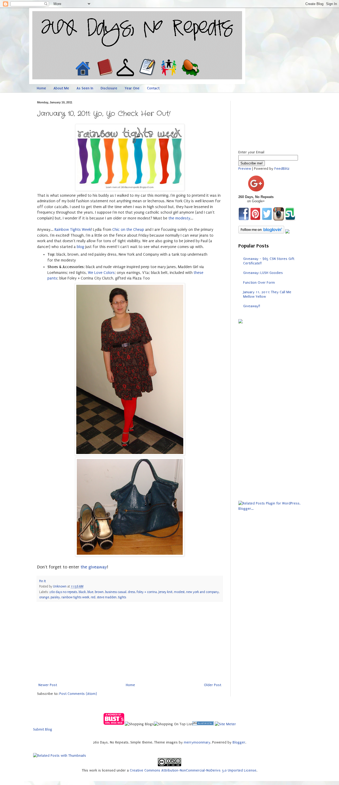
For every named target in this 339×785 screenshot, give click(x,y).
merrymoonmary (197, 742)
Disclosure (109, 88)
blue (90, 592)
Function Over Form (259, 282)
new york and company (202, 592)
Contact (153, 88)
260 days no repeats (63, 592)
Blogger (239, 742)
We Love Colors (101, 272)
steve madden (107, 597)
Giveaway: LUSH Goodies (263, 273)
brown (99, 592)
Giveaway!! (251, 306)
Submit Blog (42, 729)
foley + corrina (147, 592)
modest (179, 592)
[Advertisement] (130, 642)
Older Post (212, 685)
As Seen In (85, 88)
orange (44, 597)
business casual (115, 592)
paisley (55, 597)
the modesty (179, 218)
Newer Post (47, 685)
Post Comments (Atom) (78, 694)
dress (131, 592)
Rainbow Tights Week (73, 229)
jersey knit (165, 592)
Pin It (42, 581)
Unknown (60, 586)
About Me (61, 88)
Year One (132, 88)
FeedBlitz (281, 169)
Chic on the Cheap (128, 229)
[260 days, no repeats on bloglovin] (261, 232)
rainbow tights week (75, 597)
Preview (244, 169)
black (82, 592)
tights (122, 597)
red (93, 597)
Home (41, 88)
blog (80, 247)
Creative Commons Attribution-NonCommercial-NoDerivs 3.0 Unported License (193, 770)
